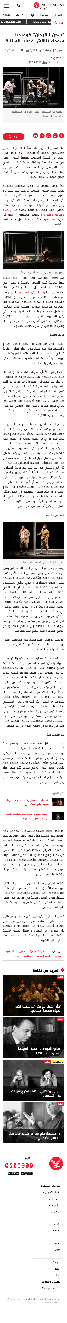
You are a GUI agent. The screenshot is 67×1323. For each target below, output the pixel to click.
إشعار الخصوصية (51, 1192)
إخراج (16, 956)
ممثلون (28, 956)
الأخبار (58, 15)
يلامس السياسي (13, 148)
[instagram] (23, 1165)
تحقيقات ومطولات (50, 1282)
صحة (57, 1275)
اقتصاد (19, 15)
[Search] (18, 6)
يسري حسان (52, 57)
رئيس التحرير (53, 1199)
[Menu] (6, 6)
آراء (32, 15)
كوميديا (10, 951)
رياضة (57, 1269)
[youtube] (19, 1165)
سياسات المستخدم (50, 1186)
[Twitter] (27, 1165)
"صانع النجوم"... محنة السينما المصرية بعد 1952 (40, 1051)
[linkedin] (15, 1165)
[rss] (6, 1165)
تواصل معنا (54, 1205)
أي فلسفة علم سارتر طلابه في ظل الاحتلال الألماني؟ (35, 1136)
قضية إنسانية (43, 956)
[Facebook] (31, 1165)
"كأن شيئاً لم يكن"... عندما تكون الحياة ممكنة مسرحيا (37, 1008)
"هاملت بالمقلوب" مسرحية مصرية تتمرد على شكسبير (27, 802)
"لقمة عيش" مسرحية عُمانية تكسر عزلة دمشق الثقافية (27, 816)
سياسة (44, 15)
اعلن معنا (55, 1212)
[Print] (35, 135)
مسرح (22, 951)
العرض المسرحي (28, 292)
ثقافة (6, 15)
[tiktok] (11, 1165)
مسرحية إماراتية (38, 951)
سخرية (58, 956)
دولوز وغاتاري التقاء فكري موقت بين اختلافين (36, 1093)
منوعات (56, 1262)
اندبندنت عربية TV (51, 1288)
